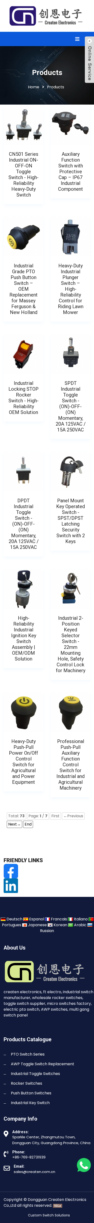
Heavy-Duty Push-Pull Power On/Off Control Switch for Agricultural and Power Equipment (23, 761)
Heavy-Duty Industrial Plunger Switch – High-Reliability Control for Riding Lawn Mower (70, 289)
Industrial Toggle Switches (35, 1073)
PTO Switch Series (28, 1054)
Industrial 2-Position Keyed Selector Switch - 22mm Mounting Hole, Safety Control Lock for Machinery (70, 644)
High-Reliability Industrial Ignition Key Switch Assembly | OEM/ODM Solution (23, 638)
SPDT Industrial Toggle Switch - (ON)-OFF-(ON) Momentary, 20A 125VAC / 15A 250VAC (71, 406)
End (28, 824)
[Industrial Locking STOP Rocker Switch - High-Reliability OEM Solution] (23, 353)
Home (33, 87)
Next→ (14, 824)
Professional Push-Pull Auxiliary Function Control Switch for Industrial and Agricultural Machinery (70, 764)
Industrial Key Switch (30, 1103)
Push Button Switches (31, 1093)
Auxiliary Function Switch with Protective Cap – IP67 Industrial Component (70, 171)
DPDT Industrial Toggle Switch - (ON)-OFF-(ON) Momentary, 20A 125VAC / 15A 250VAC (24, 524)
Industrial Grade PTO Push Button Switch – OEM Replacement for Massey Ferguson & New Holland (23, 289)
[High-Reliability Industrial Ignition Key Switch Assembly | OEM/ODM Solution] (23, 588)
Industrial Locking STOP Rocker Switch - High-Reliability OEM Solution (23, 397)
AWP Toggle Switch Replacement (42, 1064)
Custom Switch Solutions (49, 1215)
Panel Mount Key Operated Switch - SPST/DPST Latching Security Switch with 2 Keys (70, 521)
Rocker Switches (26, 1083)
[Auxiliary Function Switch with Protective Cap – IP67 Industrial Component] (70, 124)
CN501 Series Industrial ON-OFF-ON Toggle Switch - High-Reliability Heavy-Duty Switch (23, 174)
